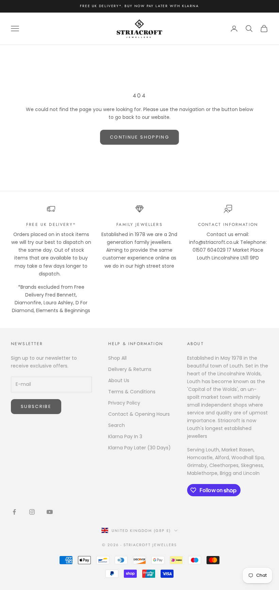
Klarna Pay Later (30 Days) (139, 447)
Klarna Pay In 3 (125, 436)
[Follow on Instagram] (32, 511)
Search (116, 425)
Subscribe (36, 406)
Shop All (117, 358)
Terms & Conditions (131, 391)
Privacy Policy (124, 402)
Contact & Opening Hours (139, 414)
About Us (118, 380)
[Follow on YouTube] (49, 511)
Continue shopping (139, 137)
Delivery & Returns (129, 369)
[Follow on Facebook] (14, 511)
